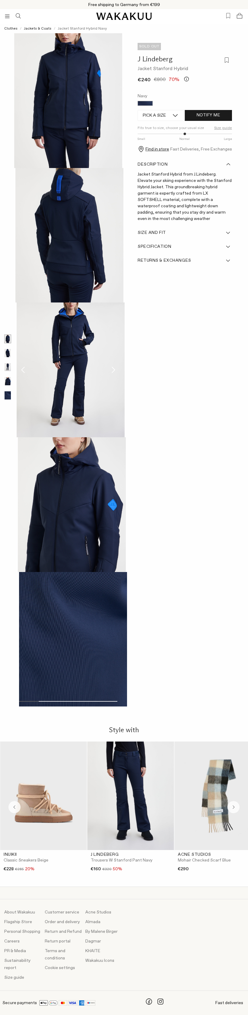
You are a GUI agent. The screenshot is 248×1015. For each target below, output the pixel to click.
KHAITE (92, 951)
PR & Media (15, 951)
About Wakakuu (19, 912)
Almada (92, 922)
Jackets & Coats (37, 28)
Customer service (62, 912)
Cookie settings (60, 968)
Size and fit (152, 232)
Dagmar (93, 941)
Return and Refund (63, 931)
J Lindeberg (155, 59)
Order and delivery (62, 922)
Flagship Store (18, 922)
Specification (154, 246)
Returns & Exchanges (164, 260)
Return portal (57, 941)
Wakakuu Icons (99, 960)
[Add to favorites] (226, 61)
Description (153, 164)
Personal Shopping (22, 931)
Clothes (11, 28)
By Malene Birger (101, 931)
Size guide (14, 977)
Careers (12, 941)
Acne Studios (98, 912)
